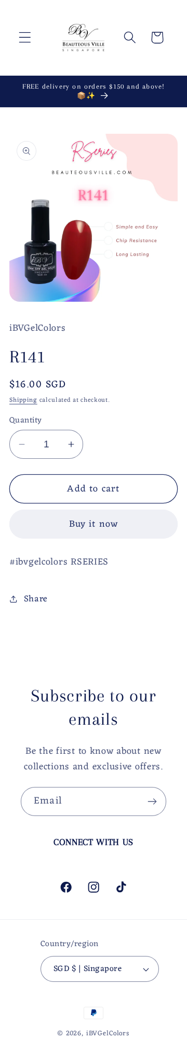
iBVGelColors (108, 1033)
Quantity (25, 420)
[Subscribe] (152, 801)
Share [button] (36, 599)
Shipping (23, 400)
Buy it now (93, 524)
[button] (25, 37)
